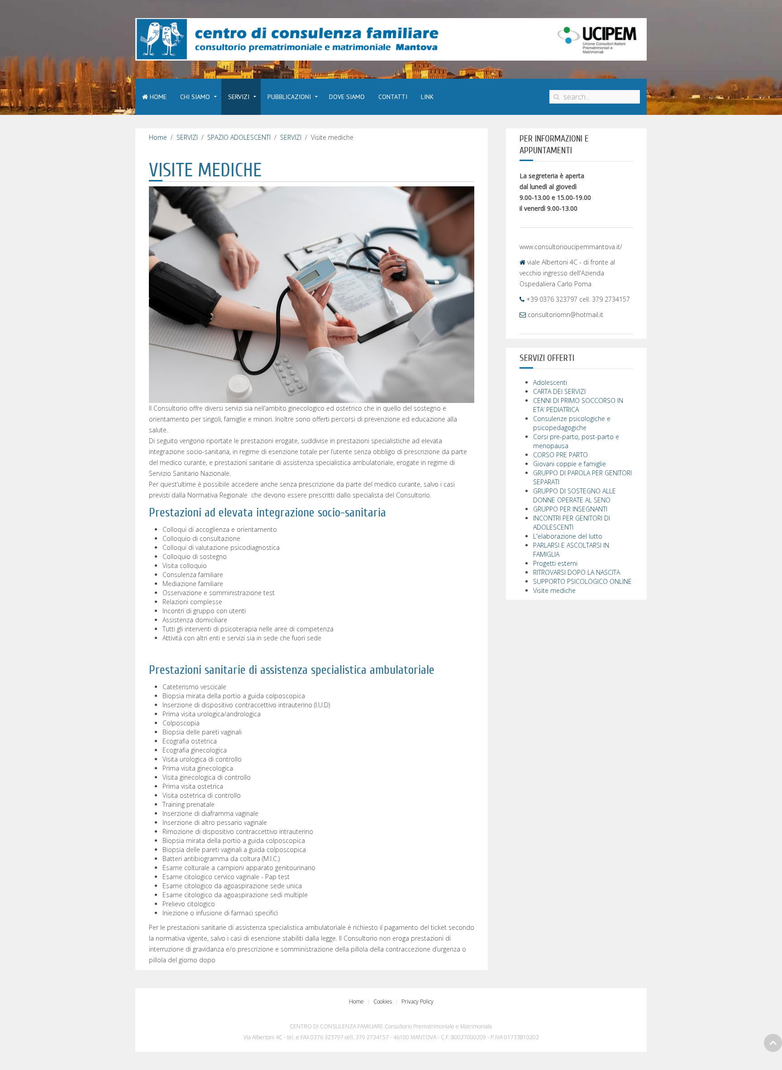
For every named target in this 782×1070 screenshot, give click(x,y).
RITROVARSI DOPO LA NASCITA (576, 572)
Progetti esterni (555, 563)
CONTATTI (392, 97)
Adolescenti (550, 382)
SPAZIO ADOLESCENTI (239, 137)
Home (157, 97)
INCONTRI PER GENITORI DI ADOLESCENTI (571, 522)
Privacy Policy (417, 1001)
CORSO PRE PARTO (560, 454)
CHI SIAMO (195, 97)
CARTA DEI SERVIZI (559, 391)
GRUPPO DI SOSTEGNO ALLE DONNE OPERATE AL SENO (574, 495)
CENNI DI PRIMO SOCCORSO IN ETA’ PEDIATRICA (578, 405)
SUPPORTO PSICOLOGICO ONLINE (582, 581)
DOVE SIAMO (347, 97)
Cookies (382, 1001)
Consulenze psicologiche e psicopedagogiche (571, 423)
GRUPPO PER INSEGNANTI (570, 509)
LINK (427, 97)
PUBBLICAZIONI (289, 97)
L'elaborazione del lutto (567, 536)
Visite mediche (554, 590)
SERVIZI (238, 97)
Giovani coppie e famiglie (569, 463)
